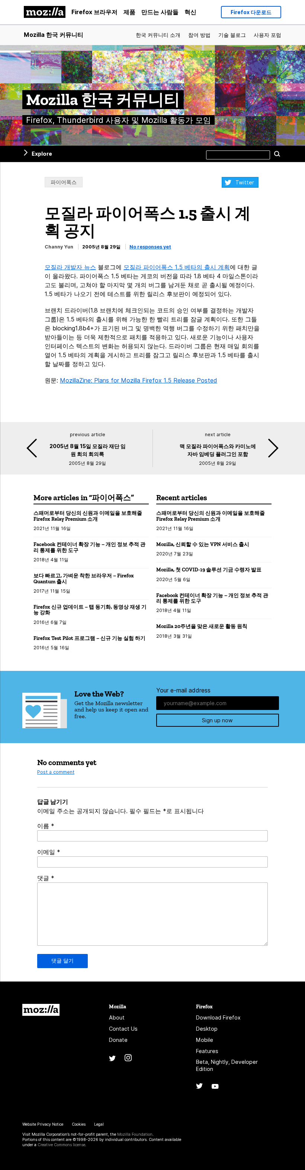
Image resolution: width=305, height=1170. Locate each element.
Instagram (128, 1057)
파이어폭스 (64, 182)
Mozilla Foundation (134, 1134)
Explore (42, 153)
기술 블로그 (232, 35)
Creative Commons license (61, 1144)
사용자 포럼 (267, 35)
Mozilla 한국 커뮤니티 (53, 34)
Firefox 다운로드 (251, 12)
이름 (45, 826)
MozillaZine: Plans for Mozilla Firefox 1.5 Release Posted (138, 380)
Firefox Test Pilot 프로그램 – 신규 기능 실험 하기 (89, 638)
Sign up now (217, 720)
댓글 (45, 878)
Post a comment (55, 772)
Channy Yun (59, 247)
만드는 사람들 (160, 12)
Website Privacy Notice (42, 1124)
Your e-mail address (183, 690)
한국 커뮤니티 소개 (158, 35)
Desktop (207, 1028)
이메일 (48, 852)
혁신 (190, 12)
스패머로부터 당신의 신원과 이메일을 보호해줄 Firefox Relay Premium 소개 (87, 516)
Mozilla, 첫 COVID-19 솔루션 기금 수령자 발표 (208, 570)
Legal (99, 1124)
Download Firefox (218, 1017)
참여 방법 (199, 35)
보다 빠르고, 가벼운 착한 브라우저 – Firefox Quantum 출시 (83, 579)
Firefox (204, 1006)
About (117, 1017)
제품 (129, 12)
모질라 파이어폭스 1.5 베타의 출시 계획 (176, 267)
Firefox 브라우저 (94, 12)
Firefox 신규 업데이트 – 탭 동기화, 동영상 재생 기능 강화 (90, 610)
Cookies (79, 1124)
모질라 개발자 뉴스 (70, 267)
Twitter (244, 182)
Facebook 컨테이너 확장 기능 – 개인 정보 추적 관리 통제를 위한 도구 (89, 547)
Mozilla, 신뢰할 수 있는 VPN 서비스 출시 (202, 544)
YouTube (215, 1086)
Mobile (204, 1040)
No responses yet (150, 247)
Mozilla (41, 1010)
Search (277, 153)
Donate (118, 1040)
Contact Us (123, 1028)
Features (207, 1051)
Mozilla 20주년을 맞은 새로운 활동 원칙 (201, 626)
